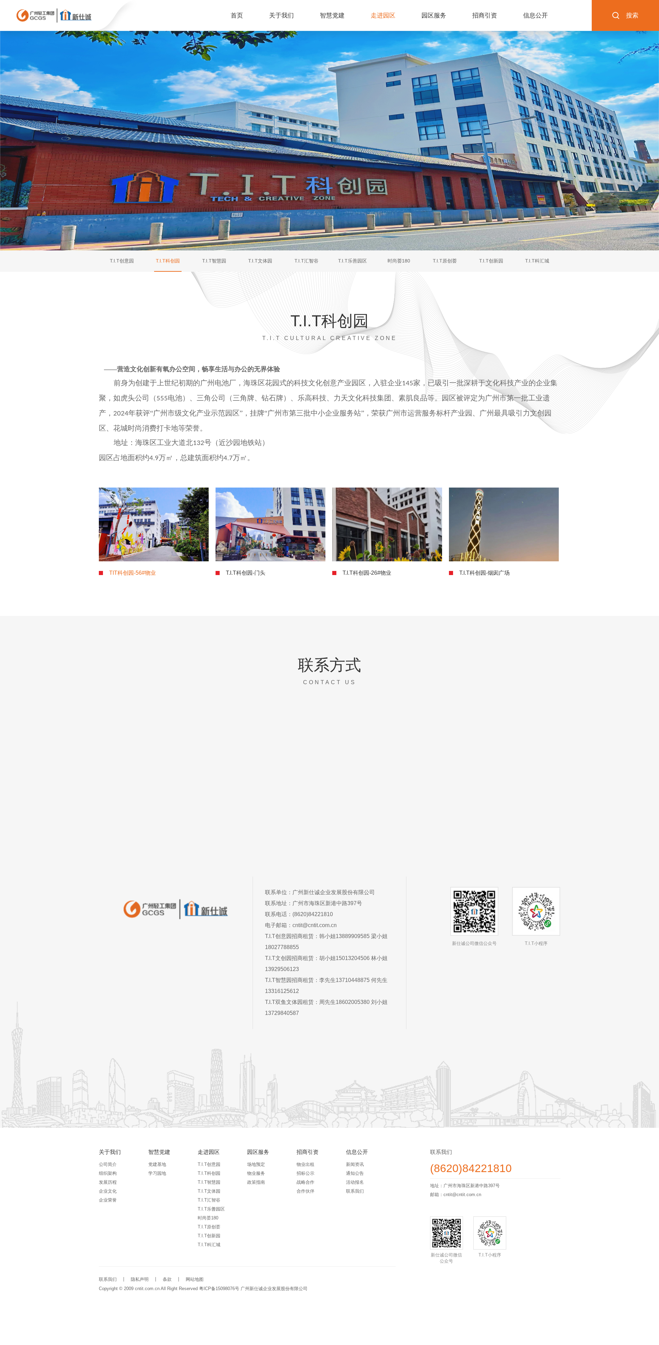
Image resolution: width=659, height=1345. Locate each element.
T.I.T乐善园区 (211, 1209)
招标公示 (305, 1173)
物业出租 (305, 1164)
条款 (167, 1279)
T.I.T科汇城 (209, 1244)
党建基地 (157, 1164)
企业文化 (108, 1191)
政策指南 (256, 1182)
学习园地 (157, 1173)
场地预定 (256, 1164)
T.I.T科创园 (209, 1173)
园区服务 (433, 15)
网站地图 (195, 1279)
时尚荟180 (208, 1217)
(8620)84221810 (471, 1168)
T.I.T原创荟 (209, 1226)
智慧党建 (332, 15)
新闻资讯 (355, 1164)
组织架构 (108, 1173)
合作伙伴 (305, 1191)
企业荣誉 (108, 1200)
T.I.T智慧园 (209, 1182)
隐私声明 (140, 1279)
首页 (237, 15)
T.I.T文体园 (209, 1191)
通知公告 (355, 1173)
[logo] (54, 15)
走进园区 (383, 15)
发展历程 (108, 1182)
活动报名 (355, 1182)
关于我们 (281, 15)
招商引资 (484, 15)
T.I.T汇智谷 (209, 1200)
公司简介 (108, 1164)
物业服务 (256, 1173)
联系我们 (355, 1191)
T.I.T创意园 (209, 1164)
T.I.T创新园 (209, 1235)
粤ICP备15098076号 (219, 1288)
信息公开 (535, 15)
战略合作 (305, 1182)
